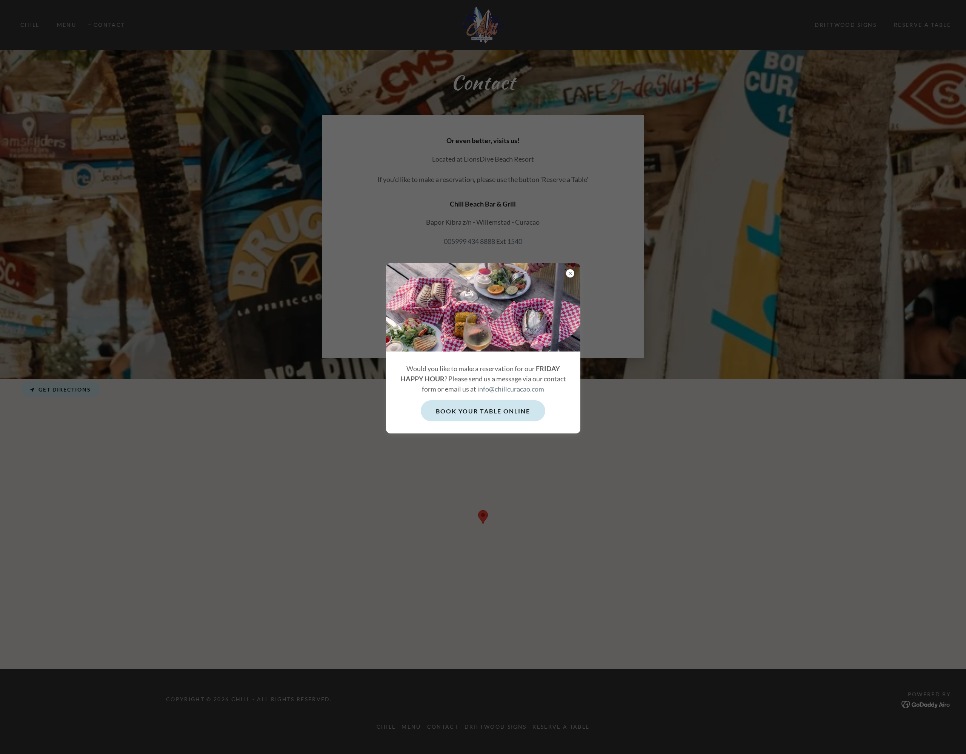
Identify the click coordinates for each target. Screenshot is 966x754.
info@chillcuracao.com (510, 389)
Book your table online (483, 411)
